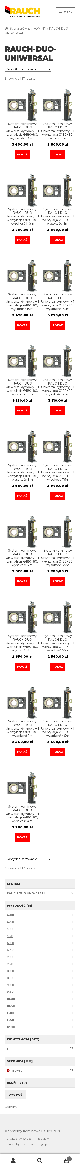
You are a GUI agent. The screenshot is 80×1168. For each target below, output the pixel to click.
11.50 (10, 1020)
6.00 (10, 943)
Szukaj (40, 1161)
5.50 (10, 936)
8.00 (10, 971)
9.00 (10, 985)
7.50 (10, 964)
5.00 (10, 929)
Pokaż (22, 154)
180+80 (16, 1070)
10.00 (11, 999)
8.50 (10, 978)
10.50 (11, 1006)
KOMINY (39, 28)
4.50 (10, 922)
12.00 (11, 1027)
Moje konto (13, 1161)
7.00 (10, 957)
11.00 (10, 1013)
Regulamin (44, 1138)
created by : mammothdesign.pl (26, 1144)
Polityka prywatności (18, 1138)
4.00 (10, 915)
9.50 (10, 992)
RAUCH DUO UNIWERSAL (26, 893)
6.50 (10, 950)
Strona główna (19, 28)
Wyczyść (15, 1094)
